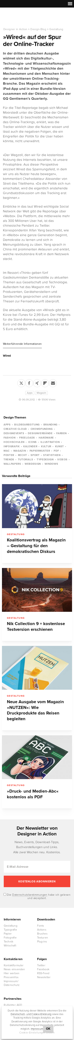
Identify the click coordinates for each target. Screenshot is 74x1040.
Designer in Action (23, 17)
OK (48, 1029)
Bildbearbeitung (27, 424)
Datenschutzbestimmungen (29, 894)
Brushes (42, 933)
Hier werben (11, 973)
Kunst (59, 446)
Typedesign (45, 459)
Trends (9, 459)
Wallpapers (12, 463)
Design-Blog (38, 29)
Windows (51, 463)
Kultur (46, 446)
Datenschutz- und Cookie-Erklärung (31, 1014)
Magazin (41, 393)
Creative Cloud (15, 429)
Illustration (50, 442)
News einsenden (14, 969)
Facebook (43, 969)
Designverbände (40, 433)
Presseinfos (11, 977)
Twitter (41, 965)
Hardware (46, 437)
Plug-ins (42, 941)
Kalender (30, 446)
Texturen (42, 937)
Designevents (14, 433)
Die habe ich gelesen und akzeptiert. (38, 896)
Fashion (10, 437)
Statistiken (51, 455)
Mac (7, 450)
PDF (56, 450)
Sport (35, 455)
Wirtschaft (10, 945)
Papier (8, 933)
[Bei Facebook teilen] (29, 382)
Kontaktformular (13, 965)
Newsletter (44, 977)
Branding (50, 424)
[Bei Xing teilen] (37, 382)
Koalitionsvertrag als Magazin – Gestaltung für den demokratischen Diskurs (36, 545)
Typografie (10, 929)
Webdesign (33, 463)
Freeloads (27, 437)
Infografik (12, 446)
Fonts (40, 925)
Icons (32, 442)
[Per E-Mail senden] (53, 382)
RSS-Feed (43, 973)
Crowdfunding (42, 429)
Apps (30, 393)
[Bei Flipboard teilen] (45, 382)
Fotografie (10, 937)
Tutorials (25, 459)
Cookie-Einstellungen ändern (37, 1032)
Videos (62, 459)
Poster (9, 455)
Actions (41, 929)
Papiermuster (40, 450)
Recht (22, 455)
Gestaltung (56, 29)
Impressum (37, 1028)
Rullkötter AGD (13, 1005)
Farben (61, 433)
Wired (7, 355)
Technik (8, 941)
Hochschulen (14, 442)
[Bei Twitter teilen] (21, 382)
